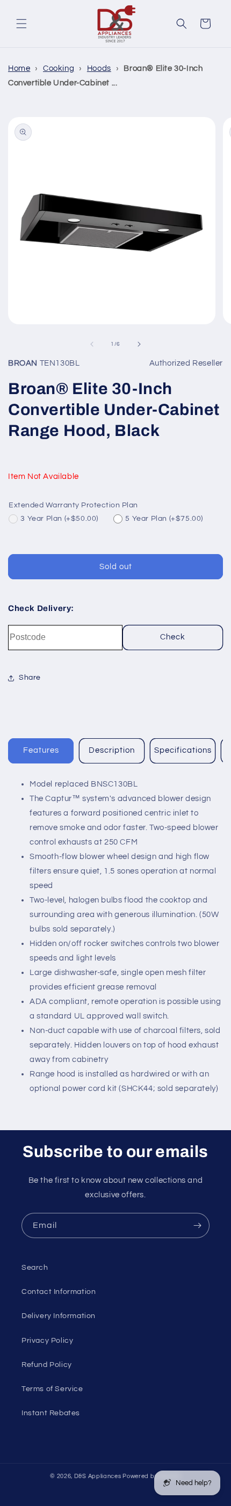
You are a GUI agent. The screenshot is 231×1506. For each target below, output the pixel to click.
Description (112, 750)
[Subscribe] (197, 1225)
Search (34, 1267)
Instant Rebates (50, 1413)
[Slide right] (139, 344)
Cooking (58, 68)
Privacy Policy (47, 1340)
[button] (21, 23)
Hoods (99, 68)
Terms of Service (52, 1389)
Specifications (183, 750)
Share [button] (30, 677)
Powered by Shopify (151, 1476)
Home (19, 68)
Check (172, 637)
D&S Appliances (97, 1476)
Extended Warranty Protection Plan (73, 505)
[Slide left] (92, 344)
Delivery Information (58, 1316)
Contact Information (58, 1292)
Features (41, 750)
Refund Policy (46, 1365)
